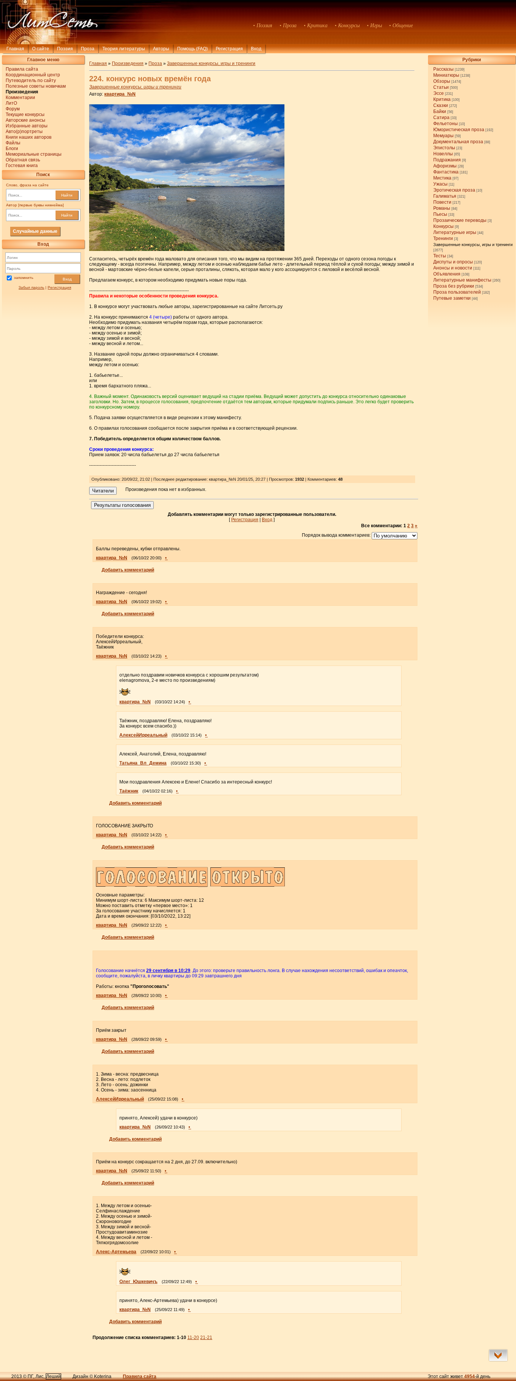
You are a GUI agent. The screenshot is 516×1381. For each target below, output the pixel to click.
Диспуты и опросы (453, 262)
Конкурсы (443, 226)
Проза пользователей (457, 292)
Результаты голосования (122, 505)
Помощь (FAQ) (192, 48)
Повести (442, 202)
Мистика (442, 178)
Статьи (441, 87)
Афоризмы (445, 166)
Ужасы (440, 184)
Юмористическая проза (458, 129)
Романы (441, 208)
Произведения (128, 63)
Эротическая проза (454, 190)
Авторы (161, 48)
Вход (67, 279)
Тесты (439, 256)
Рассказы (443, 69)
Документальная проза (458, 141)
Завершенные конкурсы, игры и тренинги (473, 244)
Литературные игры (454, 232)
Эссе (438, 93)
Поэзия (65, 48)
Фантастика (446, 172)
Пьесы (440, 214)
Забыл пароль (31, 287)
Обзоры (441, 81)
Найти (67, 195)
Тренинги (443, 238)
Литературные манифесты (462, 280)
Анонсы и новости (452, 268)
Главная (15, 48)
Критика (442, 99)
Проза (87, 48)
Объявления (446, 274)
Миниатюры (446, 75)
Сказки (440, 105)
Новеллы (443, 153)
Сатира (441, 117)
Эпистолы (444, 147)
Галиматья (444, 196)
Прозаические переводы (460, 220)
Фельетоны (445, 123)
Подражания (447, 160)
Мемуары (443, 135)
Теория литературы (123, 48)
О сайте (40, 48)
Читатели (103, 491)
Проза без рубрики (453, 286)
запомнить (23, 278)
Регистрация (229, 48)
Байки (439, 111)
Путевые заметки (452, 298)
